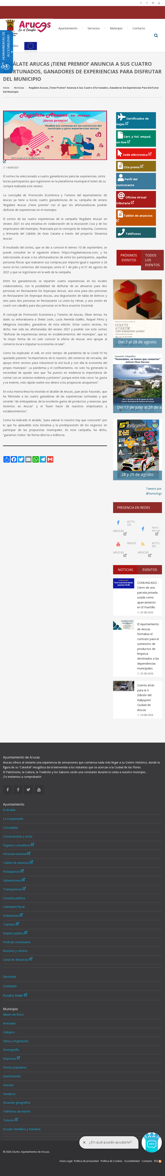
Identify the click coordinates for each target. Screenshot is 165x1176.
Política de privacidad (86, 1161)
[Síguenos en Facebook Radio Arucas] (147, 3)
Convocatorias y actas (17, 836)
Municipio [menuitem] (116, 28)
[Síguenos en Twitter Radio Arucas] (153, 3)
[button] (156, 35)
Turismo (9, 1120)
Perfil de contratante (17, 942)
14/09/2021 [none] (12, 167)
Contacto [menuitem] (139, 28)
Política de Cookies (111, 1161)
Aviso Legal (66, 1161)
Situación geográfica (16, 1102)
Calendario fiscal (14, 907)
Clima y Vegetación (15, 1041)
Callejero (8, 1032)
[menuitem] (28, 27)
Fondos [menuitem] (13, 46)
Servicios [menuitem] (94, 28)
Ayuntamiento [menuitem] (67, 28)
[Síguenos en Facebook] (141, 3)
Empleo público (13, 933)
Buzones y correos (15, 951)
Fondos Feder (13, 995)
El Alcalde (9, 810)
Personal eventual (15, 854)
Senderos (9, 1094)
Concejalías (10, 827)
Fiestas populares (15, 1067)
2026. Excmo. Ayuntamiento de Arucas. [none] (26, 1151)
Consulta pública (14, 898)
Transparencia (13, 889)
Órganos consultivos (17, 845)
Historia (8, 1085)
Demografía (11, 1050)
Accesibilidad (132, 1161)
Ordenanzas (11, 915)
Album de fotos (13, 1014)
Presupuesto (12, 871)
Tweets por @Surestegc (154, 491)
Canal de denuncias (16, 960)
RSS (156, 1161)
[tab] (125, 569)
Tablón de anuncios (16, 863)
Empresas (10, 1058)
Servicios (9, 976)
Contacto (10, 986)
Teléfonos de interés (17, 1111)
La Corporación (13, 819)
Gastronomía (11, 1076)
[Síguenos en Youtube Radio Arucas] (159, 3)
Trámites (9, 924)
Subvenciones (12, 880)
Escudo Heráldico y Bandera (21, 1129)
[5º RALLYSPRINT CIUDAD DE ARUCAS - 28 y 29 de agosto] (137, 449)
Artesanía (9, 1023)
